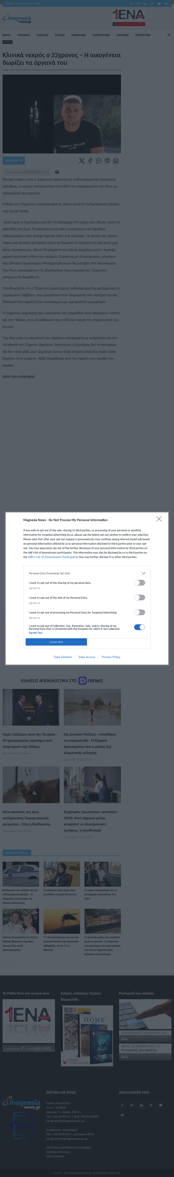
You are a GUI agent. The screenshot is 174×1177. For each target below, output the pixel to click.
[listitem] (87, 573)
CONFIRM (56, 642)
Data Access (87, 657)
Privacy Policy (111, 657)
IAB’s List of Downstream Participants (53, 557)
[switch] (139, 583)
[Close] (160, 520)
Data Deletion (63, 657)
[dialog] (87, 588)
